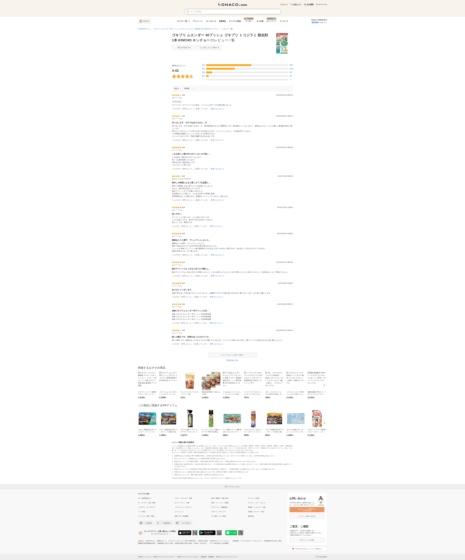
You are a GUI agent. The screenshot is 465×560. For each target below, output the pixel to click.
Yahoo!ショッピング (144, 557)
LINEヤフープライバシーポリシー (164, 557)
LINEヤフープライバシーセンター (188, 557)
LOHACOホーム (144, 29)
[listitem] (156, 498)
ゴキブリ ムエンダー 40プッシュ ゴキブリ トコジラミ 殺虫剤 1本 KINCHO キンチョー (186, 29)
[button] (188, 88)
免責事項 (211, 557)
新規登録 (315, 22)
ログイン (323, 22)
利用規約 (204, 557)
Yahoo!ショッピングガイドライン (227, 557)
